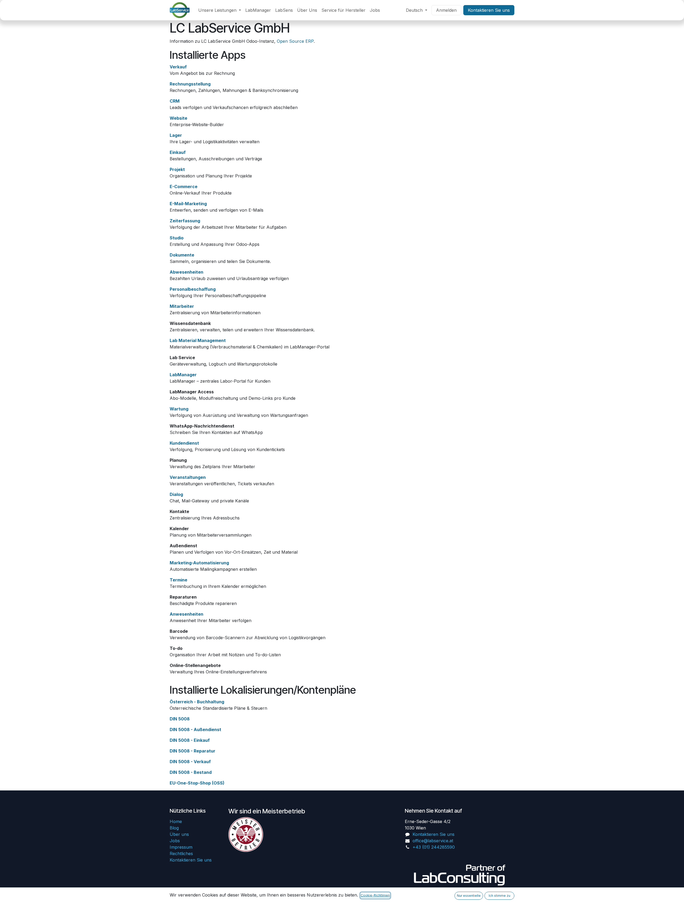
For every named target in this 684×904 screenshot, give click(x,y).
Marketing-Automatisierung (199, 562)
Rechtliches (181, 853)
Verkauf (178, 66)
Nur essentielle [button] (469, 896)
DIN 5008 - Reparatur (192, 751)
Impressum (181, 847)
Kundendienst (184, 443)
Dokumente (182, 255)
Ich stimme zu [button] (499, 896)
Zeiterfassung (185, 220)
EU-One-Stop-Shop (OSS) (197, 783)
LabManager (183, 374)
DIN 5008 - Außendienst (195, 729)
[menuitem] (219, 10)
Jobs (175, 840)
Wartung (179, 409)
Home (176, 821)
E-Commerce (183, 186)
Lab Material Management (198, 340)
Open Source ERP (295, 41)
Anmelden (446, 10)
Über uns (179, 834)
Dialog (176, 494)
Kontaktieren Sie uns (489, 10)
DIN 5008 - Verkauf (190, 761)
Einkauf (178, 152)
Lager (176, 135)
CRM (175, 101)
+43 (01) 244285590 (434, 847)
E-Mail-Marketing (188, 203)
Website (178, 118)
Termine (178, 580)
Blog (174, 828)
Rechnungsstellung (190, 84)
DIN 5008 (180, 718)
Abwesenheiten (186, 272)
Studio (177, 237)
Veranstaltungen (188, 477)
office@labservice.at (433, 840)
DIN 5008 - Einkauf (190, 740)
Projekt (177, 169)
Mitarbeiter (182, 306)
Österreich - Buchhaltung (197, 701)
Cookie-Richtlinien (375, 895)
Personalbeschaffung (193, 289)
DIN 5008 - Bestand (191, 772)
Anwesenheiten (186, 614)
